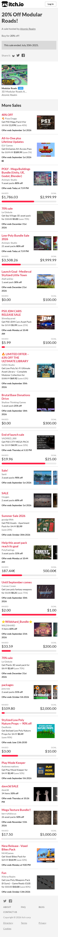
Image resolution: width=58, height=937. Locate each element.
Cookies (7, 928)
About (7, 907)
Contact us (10, 912)
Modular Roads (9, 88)
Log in (51, 4)
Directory (8, 923)
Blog (41, 907)
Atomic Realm (28, 28)
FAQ (23, 907)
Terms (24, 923)
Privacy (42, 923)
